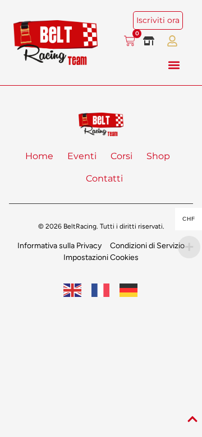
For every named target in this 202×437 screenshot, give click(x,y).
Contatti (104, 178)
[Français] (101, 289)
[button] (173, 64)
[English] (72, 289)
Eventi (82, 156)
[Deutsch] (129, 289)
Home (39, 156)
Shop (158, 156)
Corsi (121, 156)
